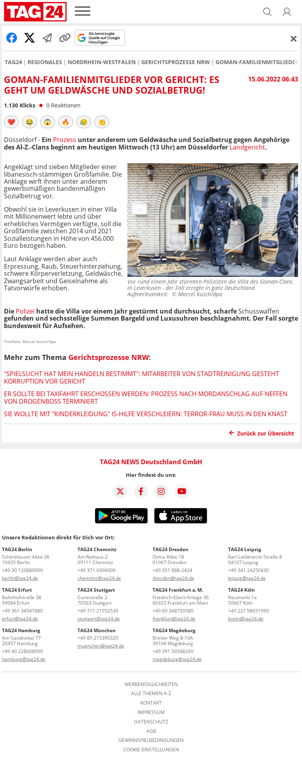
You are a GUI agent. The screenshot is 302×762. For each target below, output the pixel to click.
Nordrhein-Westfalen (102, 62)
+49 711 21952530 (97, 610)
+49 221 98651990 (248, 610)
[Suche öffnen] (267, 12)
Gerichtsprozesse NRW (175, 62)
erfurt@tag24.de (20, 618)
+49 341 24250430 (248, 570)
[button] (287, 12)
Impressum (151, 712)
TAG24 (13, 62)
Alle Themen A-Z (151, 693)
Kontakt (151, 703)
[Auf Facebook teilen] (12, 38)
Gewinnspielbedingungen (151, 740)
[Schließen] (293, 38)
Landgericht (247, 147)
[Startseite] (35, 12)
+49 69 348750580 (173, 610)
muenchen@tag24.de (100, 645)
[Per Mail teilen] (47, 38)
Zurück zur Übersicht (265, 433)
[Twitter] (120, 491)
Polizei (25, 311)
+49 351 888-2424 (172, 570)
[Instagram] (161, 491)
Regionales (45, 62)
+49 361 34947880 (22, 610)
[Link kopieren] (65, 38)
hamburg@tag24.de (24, 659)
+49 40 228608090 (22, 651)
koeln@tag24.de (245, 618)
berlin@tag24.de (20, 578)
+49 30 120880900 (22, 570)
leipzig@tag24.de (247, 578)
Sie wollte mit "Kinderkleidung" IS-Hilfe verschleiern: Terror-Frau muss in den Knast (145, 414)
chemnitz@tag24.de (99, 578)
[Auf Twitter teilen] (29, 38)
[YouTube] (182, 491)
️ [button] (11, 122)
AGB (151, 731)
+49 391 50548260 (173, 651)
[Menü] (82, 11)
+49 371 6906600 (96, 570)
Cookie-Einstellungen (151, 750)
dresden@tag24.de (173, 578)
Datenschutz (151, 722)
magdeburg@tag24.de (177, 659)
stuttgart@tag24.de (98, 618)
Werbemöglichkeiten (151, 684)
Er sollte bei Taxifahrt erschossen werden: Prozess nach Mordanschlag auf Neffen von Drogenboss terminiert (145, 397)
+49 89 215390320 (97, 638)
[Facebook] (141, 491)
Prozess (64, 139)
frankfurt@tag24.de (174, 618)
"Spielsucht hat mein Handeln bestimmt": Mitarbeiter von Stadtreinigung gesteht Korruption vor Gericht (141, 377)
